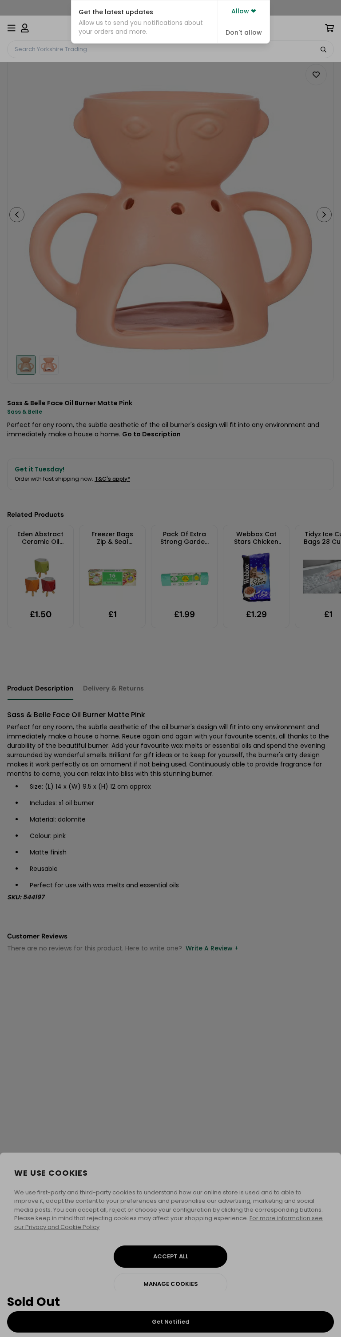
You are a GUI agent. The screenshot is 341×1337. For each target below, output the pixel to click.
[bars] (11, 28)
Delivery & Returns (113, 688)
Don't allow (244, 32)
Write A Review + (212, 948)
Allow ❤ (243, 11)
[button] (144, 21)
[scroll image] (26, 365)
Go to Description (151, 434)
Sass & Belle (24, 411)
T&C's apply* (112, 479)
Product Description (40, 688)
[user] (24, 28)
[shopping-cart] (329, 28)
